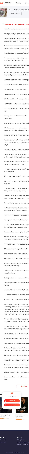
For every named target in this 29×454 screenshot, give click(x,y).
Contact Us (3, 442)
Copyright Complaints (22, 444)
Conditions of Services (23, 442)
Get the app (3, 440)
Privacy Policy (20, 440)
